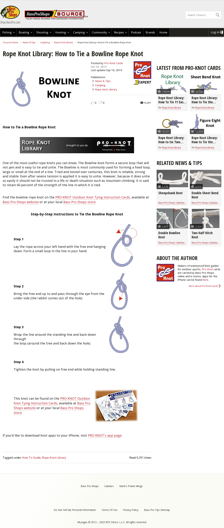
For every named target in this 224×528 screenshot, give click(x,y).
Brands (150, 32)
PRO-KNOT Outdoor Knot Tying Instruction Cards (92, 197)
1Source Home (10, 42)
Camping (79, 32)
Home (163, 32)
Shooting (42, 32)
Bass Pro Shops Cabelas (171, 202)
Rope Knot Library (63, 42)
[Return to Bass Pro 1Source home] (57, 19)
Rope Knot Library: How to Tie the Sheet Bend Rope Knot (205, 104)
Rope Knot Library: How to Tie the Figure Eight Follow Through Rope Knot (205, 144)
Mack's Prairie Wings (131, 486)
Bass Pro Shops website (21, 202)
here (205, 279)
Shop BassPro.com (10, 22)
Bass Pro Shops (90, 486)
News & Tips (29, 42)
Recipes (119, 32)
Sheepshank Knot (170, 193)
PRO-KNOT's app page (105, 435)
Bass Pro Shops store (79, 202)
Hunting (60, 32)
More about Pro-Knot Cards (203, 286)
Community (99, 32)
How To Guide (31, 458)
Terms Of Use (109, 510)
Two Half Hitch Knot (202, 234)
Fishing (7, 32)
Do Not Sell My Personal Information (75, 510)
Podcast (136, 32)
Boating (24, 32)
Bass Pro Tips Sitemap (157, 510)
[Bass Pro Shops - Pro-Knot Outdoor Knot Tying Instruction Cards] (115, 423)
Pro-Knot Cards (113, 63)
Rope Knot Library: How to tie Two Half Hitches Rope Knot (171, 144)
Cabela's (109, 486)
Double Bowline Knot (169, 234)
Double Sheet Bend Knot (205, 195)
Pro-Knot (207, 269)
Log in (215, 32)
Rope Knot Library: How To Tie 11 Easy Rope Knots (171, 102)
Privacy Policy (130, 510)
